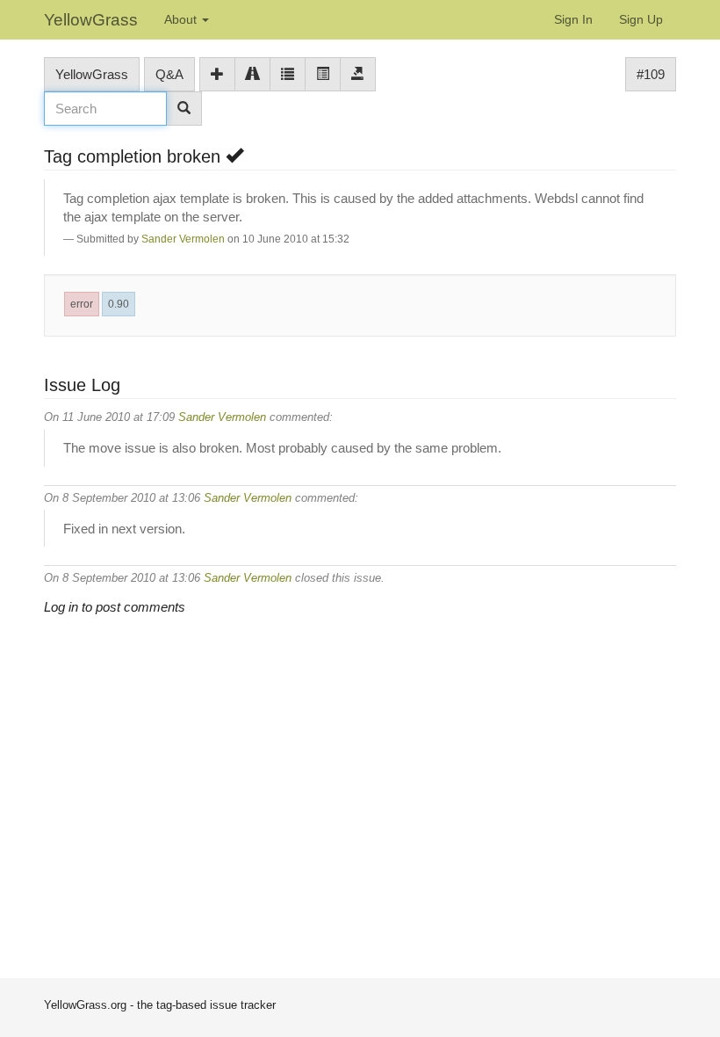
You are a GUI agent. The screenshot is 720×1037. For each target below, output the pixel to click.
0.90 (118, 304)
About (182, 19)
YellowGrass (91, 20)
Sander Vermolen (183, 239)
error (81, 304)
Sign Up (641, 19)
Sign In (573, 19)
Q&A (169, 74)
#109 (651, 74)
